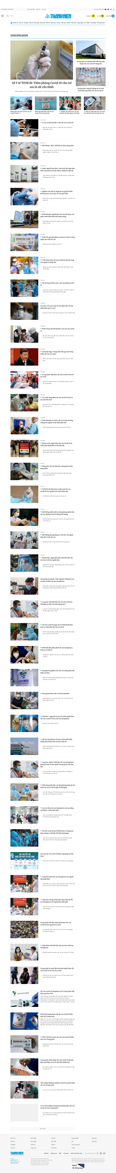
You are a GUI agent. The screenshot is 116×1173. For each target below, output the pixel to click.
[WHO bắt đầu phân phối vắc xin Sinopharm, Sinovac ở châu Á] (24, 654)
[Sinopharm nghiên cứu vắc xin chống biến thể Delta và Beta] (24, 677)
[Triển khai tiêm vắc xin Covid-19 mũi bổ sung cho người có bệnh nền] (24, 265)
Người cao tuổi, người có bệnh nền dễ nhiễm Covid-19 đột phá (58, 268)
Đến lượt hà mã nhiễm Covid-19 (52, 244)
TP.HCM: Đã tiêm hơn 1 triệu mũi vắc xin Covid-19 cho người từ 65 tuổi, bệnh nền (55, 490)
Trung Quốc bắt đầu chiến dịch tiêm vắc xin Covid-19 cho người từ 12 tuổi (55, 924)
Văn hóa (63, 22)
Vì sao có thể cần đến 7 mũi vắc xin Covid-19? (57, 123)
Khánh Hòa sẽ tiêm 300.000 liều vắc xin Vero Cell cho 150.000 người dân (59, 565)
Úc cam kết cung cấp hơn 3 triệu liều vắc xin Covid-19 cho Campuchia (58, 336)
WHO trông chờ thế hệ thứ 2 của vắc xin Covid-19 (57, 330)
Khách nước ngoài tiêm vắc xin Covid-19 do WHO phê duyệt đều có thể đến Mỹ (56, 444)
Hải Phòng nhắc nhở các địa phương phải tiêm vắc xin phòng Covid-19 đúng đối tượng (57, 513)
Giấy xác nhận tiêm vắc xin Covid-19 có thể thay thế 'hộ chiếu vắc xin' (94, 112)
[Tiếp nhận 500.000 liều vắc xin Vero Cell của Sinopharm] (24, 952)
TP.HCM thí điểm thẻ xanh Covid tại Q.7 (54, 496)
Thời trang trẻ (101, 22)
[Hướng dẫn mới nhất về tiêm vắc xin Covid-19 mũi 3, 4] (21, 103)
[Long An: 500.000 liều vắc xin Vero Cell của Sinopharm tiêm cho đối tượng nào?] (24, 609)
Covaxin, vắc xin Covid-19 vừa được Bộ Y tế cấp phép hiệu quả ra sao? (56, 307)
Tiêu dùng (93, 22)
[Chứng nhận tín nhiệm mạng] (78, 1167)
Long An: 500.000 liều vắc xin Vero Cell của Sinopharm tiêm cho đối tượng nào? (56, 603)
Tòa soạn (66, 1153)
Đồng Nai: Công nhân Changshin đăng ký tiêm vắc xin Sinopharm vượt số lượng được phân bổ (59, 587)
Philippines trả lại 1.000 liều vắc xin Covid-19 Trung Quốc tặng (58, 1045)
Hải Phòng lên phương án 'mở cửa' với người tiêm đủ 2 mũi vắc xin (58, 520)
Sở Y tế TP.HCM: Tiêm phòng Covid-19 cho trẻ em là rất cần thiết (42, 85)
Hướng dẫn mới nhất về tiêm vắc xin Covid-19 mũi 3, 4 (20, 112)
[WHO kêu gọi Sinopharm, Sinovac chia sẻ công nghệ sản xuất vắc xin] (24, 242)
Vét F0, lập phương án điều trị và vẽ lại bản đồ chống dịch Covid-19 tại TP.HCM (58, 632)
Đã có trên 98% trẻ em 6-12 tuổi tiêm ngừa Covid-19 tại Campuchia (58, 382)
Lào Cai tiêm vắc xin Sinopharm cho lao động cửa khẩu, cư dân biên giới (57, 809)
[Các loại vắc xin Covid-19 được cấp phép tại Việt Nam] (24, 860)
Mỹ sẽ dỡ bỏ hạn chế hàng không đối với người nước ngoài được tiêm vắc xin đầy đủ (58, 451)
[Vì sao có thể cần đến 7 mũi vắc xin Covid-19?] (24, 128)
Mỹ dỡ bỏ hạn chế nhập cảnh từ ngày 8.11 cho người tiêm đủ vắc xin (58, 405)
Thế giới (26, 22)
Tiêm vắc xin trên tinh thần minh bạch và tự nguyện (58, 861)
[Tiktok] (111, 9)
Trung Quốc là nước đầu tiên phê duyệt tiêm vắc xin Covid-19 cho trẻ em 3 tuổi (57, 969)
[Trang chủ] (11, 23)
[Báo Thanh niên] (16, 1153)
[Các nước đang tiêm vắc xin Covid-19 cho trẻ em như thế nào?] (24, 402)
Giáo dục (53, 22)
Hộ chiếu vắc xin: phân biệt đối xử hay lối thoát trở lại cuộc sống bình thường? (58, 1113)
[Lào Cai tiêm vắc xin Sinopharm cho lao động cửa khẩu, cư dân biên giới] (24, 815)
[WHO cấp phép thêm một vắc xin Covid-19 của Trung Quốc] (46, 103)
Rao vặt (94, 1141)
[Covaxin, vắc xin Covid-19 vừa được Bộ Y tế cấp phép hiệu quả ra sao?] (24, 311)
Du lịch (58, 22)
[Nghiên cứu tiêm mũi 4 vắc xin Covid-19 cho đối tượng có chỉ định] (70, 103)
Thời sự (21, 22)
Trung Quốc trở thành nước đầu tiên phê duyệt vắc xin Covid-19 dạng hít (91, 63)
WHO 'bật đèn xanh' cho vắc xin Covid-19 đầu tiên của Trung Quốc (57, 1038)
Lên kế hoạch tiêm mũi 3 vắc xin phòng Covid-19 (57, 284)
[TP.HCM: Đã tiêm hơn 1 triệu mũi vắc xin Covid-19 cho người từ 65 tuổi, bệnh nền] (24, 494)
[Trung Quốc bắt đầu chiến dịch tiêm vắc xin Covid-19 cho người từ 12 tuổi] (24, 929)
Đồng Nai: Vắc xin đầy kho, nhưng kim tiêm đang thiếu (56, 467)
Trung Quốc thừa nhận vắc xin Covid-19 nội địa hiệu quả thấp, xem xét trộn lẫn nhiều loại (56, 1061)
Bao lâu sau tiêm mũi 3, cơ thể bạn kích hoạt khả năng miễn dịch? (57, 128)
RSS (60, 1153)
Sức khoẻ (33, 1141)
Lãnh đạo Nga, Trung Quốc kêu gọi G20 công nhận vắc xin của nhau (56, 353)
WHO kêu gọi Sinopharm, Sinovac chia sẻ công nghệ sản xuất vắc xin (57, 238)
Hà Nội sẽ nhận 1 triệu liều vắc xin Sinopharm (56, 542)
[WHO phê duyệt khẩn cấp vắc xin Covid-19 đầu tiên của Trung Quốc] (24, 1021)
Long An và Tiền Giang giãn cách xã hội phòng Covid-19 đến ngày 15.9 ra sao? (59, 610)
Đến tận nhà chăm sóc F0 (50, 723)
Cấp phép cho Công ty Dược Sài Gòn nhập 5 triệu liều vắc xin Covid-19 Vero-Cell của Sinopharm (59, 884)
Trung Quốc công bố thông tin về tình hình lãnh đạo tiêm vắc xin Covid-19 (90, 90)
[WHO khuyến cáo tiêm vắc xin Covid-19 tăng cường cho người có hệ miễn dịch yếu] (24, 425)
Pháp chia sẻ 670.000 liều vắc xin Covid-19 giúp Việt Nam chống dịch (58, 747)
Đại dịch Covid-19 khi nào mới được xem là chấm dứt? (59, 313)
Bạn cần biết (31, 9)
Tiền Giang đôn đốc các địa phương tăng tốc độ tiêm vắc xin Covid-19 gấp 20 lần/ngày (57, 786)
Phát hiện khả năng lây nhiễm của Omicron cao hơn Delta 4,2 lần (58, 222)
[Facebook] (108, 9)
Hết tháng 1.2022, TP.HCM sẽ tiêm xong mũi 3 (58, 145)
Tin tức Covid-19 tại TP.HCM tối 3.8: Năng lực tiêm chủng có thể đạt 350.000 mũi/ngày (56, 832)
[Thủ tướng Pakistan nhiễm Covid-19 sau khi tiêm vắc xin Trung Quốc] (24, 1090)
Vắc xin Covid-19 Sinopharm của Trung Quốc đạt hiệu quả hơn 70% (57, 992)
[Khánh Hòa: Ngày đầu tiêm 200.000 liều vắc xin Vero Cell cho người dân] (24, 563)
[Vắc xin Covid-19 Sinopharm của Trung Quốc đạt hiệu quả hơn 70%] (24, 998)
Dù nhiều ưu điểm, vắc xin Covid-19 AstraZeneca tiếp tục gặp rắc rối (59, 1068)
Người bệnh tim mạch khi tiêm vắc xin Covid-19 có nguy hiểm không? (58, 699)
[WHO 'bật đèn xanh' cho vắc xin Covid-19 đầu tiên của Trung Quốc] (24, 1044)
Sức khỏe (42, 22)
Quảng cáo (54, 1153)
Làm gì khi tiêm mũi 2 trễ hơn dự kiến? (55, 693)
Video (88, 22)
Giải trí (68, 22)
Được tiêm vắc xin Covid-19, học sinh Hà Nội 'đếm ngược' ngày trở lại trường (58, 151)
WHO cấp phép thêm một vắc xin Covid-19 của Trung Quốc (44, 112)
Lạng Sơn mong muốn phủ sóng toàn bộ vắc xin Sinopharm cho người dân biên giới (56, 901)
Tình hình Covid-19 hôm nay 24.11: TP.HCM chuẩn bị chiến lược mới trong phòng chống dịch (58, 291)
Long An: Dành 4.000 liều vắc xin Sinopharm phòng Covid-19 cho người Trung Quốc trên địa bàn (57, 764)
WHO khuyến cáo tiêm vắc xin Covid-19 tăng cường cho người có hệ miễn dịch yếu (56, 421)
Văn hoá (53, 1141)
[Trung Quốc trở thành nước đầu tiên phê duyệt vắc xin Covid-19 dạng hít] (91, 49)
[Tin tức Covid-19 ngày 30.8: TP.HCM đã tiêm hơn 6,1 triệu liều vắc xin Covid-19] (24, 631)
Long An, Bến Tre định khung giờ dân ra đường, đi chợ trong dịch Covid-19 (58, 772)
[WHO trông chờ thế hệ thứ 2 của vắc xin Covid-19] (24, 334)
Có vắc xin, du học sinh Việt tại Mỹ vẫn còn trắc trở (58, 1090)
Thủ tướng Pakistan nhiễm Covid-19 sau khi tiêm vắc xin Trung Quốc (57, 1084)
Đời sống (36, 22)
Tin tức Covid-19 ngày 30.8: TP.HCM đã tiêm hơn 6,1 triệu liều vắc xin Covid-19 (56, 626)
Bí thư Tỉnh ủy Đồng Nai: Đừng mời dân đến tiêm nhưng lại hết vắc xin (57, 474)
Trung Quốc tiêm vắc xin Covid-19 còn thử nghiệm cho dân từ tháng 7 (58, 930)
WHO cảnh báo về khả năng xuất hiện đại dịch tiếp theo (58, 359)
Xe (85, 22)
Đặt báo (46, 1153)
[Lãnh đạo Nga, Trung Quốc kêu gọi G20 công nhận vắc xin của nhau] (24, 357)
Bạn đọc (94, 1138)
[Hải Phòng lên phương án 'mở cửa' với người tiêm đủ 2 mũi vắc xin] (24, 540)
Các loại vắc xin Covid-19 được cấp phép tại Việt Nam (56, 855)
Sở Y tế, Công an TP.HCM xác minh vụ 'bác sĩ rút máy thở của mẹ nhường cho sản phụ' (59, 793)
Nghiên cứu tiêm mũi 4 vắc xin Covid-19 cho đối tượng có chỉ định (69, 112)
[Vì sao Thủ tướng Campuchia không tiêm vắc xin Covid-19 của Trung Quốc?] (24, 1112)
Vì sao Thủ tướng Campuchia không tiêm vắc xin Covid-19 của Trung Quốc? (57, 1107)
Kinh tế (31, 22)
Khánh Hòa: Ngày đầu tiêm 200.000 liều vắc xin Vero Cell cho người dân (56, 559)
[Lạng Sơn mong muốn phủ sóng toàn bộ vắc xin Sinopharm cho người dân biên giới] (24, 906)
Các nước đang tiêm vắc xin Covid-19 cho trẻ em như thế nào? (56, 399)
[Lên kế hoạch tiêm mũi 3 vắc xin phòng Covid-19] (24, 288)
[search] (17, 15)
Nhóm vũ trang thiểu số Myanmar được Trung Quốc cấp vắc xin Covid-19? (58, 678)
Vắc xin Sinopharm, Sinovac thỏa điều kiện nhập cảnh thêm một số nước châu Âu (56, 740)
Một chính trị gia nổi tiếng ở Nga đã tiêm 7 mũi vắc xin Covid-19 (59, 199)
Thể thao (73, 22)
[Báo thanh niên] (58, 15)
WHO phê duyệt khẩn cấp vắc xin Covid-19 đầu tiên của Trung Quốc (56, 1015)
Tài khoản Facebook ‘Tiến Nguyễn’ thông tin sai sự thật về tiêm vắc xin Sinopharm (57, 580)
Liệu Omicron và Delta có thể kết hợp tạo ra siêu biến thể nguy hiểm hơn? (59, 176)
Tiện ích (38, 9)
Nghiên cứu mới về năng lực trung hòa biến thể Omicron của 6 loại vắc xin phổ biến (56, 192)
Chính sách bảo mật (76, 1153)
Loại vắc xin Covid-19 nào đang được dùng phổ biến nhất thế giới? (58, 907)
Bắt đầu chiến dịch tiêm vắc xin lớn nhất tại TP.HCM (58, 952)
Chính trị (15, 22)
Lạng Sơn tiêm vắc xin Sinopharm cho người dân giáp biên (56, 878)
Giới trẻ (48, 22)
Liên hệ (44, 9)
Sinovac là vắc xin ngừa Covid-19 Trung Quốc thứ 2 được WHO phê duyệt (58, 976)
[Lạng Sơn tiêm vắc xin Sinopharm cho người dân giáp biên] (24, 883)
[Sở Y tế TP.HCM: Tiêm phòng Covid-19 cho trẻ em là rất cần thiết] (41, 60)
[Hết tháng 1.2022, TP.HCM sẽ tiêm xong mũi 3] (24, 150)
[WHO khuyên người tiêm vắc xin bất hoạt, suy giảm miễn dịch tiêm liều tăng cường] (24, 219)
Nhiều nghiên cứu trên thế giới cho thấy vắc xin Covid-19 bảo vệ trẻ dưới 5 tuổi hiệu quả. (41, 91)
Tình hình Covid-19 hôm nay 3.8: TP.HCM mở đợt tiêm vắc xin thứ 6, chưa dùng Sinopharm (57, 839)
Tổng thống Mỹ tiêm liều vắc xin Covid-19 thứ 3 (57, 427)
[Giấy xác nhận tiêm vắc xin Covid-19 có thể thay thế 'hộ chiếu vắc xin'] (95, 103)
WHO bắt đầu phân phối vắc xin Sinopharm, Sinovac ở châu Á (56, 649)
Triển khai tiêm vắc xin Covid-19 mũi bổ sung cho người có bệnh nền (57, 261)
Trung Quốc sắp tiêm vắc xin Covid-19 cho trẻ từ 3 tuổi (57, 376)
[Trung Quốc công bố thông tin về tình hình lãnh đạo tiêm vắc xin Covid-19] (91, 76)
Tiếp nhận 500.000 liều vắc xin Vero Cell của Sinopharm (56, 947)
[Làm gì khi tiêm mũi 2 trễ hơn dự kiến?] (24, 700)
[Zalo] (114, 9)
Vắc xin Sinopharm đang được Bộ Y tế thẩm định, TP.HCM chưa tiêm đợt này (57, 816)
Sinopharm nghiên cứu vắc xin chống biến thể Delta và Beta (58, 655)
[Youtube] (106, 9)
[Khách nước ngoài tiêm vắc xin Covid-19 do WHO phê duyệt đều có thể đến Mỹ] (24, 448)
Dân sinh (42, 143)
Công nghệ (80, 22)
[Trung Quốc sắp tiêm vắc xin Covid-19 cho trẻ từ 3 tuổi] (24, 380)
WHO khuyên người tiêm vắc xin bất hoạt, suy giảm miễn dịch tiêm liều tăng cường (57, 215)
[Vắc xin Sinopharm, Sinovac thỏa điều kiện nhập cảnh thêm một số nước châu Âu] (24, 746)
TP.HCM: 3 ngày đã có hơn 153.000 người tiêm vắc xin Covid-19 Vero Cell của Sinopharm (57, 718)
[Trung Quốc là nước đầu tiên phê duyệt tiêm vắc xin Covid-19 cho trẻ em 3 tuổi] (24, 975)
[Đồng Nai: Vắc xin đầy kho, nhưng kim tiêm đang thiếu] (24, 471)
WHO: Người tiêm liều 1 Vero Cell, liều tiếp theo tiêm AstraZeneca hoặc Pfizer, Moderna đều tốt (57, 170)
